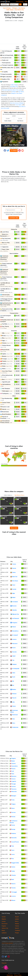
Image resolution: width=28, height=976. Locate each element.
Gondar (4, 917)
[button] (5, 150)
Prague (17, 933)
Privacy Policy (17, 975)
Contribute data (13, 218)
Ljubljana (4, 933)
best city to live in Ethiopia (16, 103)
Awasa (3, 921)
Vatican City (5, 928)
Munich (17, 928)
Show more (14, 528)
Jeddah (17, 919)
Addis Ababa (9, 10)
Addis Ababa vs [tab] (8, 495)
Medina (17, 923)
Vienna (17, 926)
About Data (10, 975)
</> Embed (14, 150)
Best (26, 1)
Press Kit (4, 963)
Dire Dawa (4, 923)
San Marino (22, 8)
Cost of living (19, 1)
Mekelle (4, 919)
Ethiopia (14, 8)
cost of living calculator (7, 943)
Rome (3, 930)
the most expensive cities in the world (11, 90)
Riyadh (17, 917)
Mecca (16, 921)
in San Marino (18, 105)
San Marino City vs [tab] (19, 495)
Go (20, 4)
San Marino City (19, 10)
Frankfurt (17, 930)
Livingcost (20, 20)
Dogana (4, 926)
